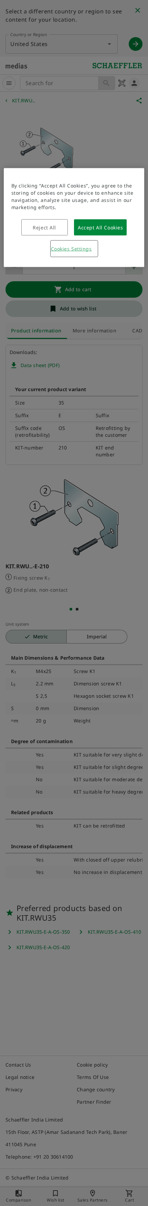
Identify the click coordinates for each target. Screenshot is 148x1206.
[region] (74, 217)
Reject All (44, 227)
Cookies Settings (71, 248)
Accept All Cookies (100, 227)
